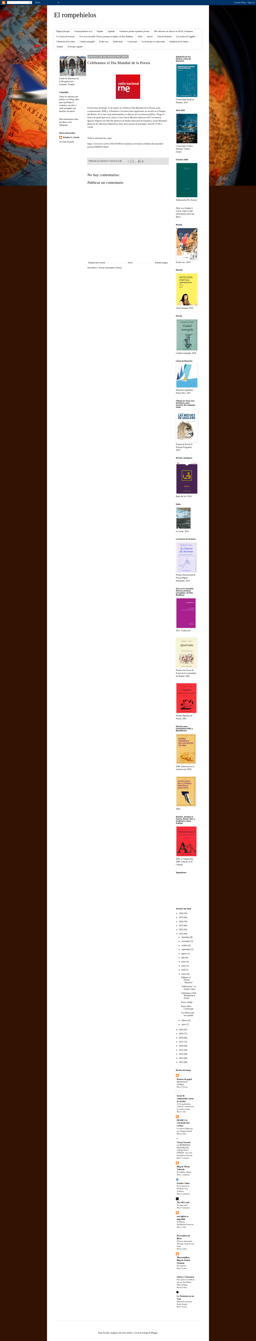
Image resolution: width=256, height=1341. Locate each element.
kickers (130, 1333)
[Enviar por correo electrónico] (129, 161)
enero (184, 1024)
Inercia (150, 36)
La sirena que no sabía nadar (153, 41)
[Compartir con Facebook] (139, 161)
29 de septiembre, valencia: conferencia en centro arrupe (185, 1106)
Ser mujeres (181, 1266)
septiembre (186, 949)
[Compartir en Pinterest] (142, 161)
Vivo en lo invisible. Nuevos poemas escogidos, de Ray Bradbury (106, 36)
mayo (184, 966)
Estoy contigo (186, 1002)
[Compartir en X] (136, 161)
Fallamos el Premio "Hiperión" (187, 980)
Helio (140, 36)
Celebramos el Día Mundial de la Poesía (188, 995)
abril (183, 970)
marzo (184, 974)
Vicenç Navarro (184, 1142)
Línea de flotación (164, 36)
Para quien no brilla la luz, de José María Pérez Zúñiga (186, 1282)
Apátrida (111, 31)
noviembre (186, 941)
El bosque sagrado (75, 46)
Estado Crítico (183, 1183)
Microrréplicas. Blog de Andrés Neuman (183, 1260)
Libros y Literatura (185, 1277)
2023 (181, 925)
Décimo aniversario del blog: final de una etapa (185, 1243)
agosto (184, 953)
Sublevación (118, 41)
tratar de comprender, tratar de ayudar (185, 1099)
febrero (184, 1020)
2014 (181, 1054)
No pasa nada (182, 1205)
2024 (181, 921)
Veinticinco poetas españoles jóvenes (134, 31)
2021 (181, 934)
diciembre (185, 937)
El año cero (103, 41)
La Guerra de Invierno (65, 36)
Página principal (62, 31)
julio (183, 957)
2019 (181, 1033)
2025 (181, 917)
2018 (181, 1038)
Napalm (100, 31)
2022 (181, 929)
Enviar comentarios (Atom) (110, 267)
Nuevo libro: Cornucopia (187, 1007)
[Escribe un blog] (132, 161)
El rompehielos (75, 15)
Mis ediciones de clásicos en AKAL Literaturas (173, 31)
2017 (181, 1042)
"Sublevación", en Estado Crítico (188, 987)
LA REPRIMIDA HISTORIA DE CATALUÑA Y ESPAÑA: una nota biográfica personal (184, 1150)
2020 (181, 1029)
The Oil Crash (183, 1202)
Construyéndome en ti (83, 31)
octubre (184, 945)
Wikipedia (63, 125)
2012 (181, 1062)
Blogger (154, 1333)
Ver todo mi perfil (66, 142)
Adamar (59, 46)
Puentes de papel (184, 1079)
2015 (181, 1050)
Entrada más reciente (96, 262)
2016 (181, 1046)
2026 (181, 913)
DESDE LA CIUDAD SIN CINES (183, 1123)
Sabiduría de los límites (179, 41)
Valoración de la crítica (65, 41)
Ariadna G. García (71, 137)
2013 (181, 1058)
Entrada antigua (161, 262)
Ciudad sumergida (87, 41)
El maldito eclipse (184, 1172)
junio (183, 961)
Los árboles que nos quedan (187, 1014)
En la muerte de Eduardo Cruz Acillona (183, 1188)
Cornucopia (132, 41)
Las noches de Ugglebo (186, 36)
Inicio (130, 262)
